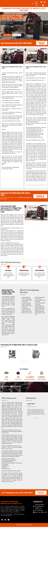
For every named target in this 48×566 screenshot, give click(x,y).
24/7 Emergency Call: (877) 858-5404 (16, 43)
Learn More (7, 35)
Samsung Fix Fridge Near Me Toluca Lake (15, 194)
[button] (27, 409)
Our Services (17, 35)
